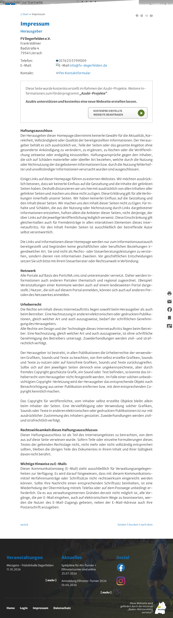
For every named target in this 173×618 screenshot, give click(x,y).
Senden (122, 524)
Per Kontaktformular (75, 73)
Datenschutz (62, 608)
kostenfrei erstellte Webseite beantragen (108, 112)
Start (26, 14)
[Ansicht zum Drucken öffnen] (151, 16)
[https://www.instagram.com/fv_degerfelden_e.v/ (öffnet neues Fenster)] (121, 584)
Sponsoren (142, 4)
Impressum (40, 608)
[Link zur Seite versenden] (146, 16)
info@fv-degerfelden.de (88, 65)
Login (24, 608)
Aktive (76, 4)
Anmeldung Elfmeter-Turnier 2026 (84, 581)
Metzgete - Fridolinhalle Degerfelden (30, 565)
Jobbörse (158, 4)
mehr (51, 580)
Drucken (133, 524)
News (66, 4)
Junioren (89, 4)
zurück (24, 524)
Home (55, 4)
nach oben (147, 524)
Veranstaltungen (120, 4)
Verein (101, 4)
